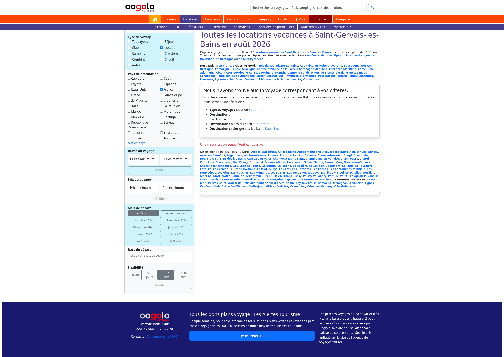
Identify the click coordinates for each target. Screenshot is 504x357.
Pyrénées (221, 79)
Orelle (267, 176)
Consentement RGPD (162, 336)
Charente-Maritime (342, 69)
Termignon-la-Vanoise (348, 183)
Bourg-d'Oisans (210, 158)
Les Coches (320, 169)
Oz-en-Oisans (283, 176)
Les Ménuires (259, 172)
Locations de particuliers (275, 27)
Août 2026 (143, 213)
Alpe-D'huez (357, 152)
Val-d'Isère (222, 186)
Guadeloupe (172, 95)
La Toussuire (364, 165)
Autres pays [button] (136, 143)
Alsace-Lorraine (287, 65)
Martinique (171, 111)
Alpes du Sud (265, 65)
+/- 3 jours (149, 275)
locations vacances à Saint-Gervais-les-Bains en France (293, 52)
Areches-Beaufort (212, 155)
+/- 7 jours (166, 275)
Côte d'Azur (195, 27)
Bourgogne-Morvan (358, 65)
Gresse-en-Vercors (357, 162)
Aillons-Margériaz (263, 152)
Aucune (135, 275)
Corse (362, 69)
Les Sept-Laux (297, 172)
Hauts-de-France (323, 72)
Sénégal (169, 122)
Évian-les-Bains (274, 162)
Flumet (330, 162)
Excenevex (294, 162)
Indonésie (170, 100)
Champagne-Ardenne (312, 69)
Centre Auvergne (243, 69)
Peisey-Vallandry (314, 176)
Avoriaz (297, 155)
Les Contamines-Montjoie (347, 169)
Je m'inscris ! (252, 336)
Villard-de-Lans (344, 186)
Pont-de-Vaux (337, 176)
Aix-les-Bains (287, 152)
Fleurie (318, 162)
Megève (314, 172)
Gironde (304, 72)
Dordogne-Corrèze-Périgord (254, 72)
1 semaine (218, 27)
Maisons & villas (313, 27)
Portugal (170, 117)
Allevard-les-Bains (335, 152)
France (168, 89)
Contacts (137, 336)
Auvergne (335, 65)
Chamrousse (349, 158)
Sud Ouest (237, 79)
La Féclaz (253, 165)
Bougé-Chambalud (357, 155)
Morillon (368, 172)
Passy (297, 176)
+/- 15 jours (183, 275)
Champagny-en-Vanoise (322, 158)
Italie (134, 106)
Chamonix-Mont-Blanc (288, 158)
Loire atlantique (243, 76)
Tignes (369, 183)
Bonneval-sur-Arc (330, 155)
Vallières (270, 186)
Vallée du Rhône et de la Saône (267, 79)
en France (226, 65)
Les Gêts (223, 172)
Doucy (243, 162)
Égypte (135, 84)
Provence (206, 79)
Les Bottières (301, 169)
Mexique (137, 117)
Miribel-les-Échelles (347, 172)
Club (135, 47)
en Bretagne (224, 59)
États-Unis (138, 89)
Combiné (138, 59)
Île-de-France (345, 72)
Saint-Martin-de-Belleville (237, 183)
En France (160, 27)
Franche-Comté (286, 72)
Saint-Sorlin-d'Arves (270, 183)
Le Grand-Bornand (242, 169)
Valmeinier (297, 186)
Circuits (232, 19)
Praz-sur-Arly (209, 179)
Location (171, 47)
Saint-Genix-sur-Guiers (316, 179)
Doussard (256, 162)
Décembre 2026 (143, 227)
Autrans (285, 155)
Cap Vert (137, 78)
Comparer (343, 19)
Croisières (212, 19)
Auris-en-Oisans (255, 155)
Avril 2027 (143, 241)
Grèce (135, 95)
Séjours (170, 19)
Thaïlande (170, 133)
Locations (190, 19)
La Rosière (300, 165)
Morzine (206, 176)
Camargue (222, 69)
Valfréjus (255, 186)
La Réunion (171, 106)
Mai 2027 (176, 241)
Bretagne (206, 69)
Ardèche (321, 65)
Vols (301, 19)
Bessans (310, 155)
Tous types (140, 42)
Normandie (308, 76)
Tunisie (136, 138)
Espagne (169, 84)
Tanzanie (137, 133)
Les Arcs (285, 169)
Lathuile (205, 169)
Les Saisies (278, 172)
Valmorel (313, 186)
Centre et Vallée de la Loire (276, 69)
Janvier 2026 (176, 227)
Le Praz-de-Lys (267, 169)
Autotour (139, 65)
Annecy (373, 152)
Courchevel (223, 162)
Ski (248, 19)
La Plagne (284, 165)
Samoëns (324, 183)
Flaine (307, 162)
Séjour (169, 42)
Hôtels (283, 19)
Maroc (135, 111)
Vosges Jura (311, 79)
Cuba (167, 78)
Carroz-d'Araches (259, 158)
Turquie (169, 138)
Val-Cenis (206, 186)
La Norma (269, 165)
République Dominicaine (138, 124)
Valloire (282, 186)
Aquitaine (306, 65)
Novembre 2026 (176, 220)
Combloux (207, 162)
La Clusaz (239, 165)
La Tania (348, 165)
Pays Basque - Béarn (332, 76)
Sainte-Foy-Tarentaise (301, 183)
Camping (264, 19)
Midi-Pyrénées (288, 76)
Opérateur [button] (340, 27)
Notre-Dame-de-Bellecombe (242, 176)
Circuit (169, 59)
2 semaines (241, 27)
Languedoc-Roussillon (215, 76)
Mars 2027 (176, 234)
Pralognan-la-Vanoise (363, 176)
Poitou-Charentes (360, 76)
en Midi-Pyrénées (251, 59)
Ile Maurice (139, 100)
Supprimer (257, 110)
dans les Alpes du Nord (337, 55)
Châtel (364, 158)
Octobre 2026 (144, 220)
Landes (362, 72)
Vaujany (326, 186)
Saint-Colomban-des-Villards (240, 179)
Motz (216, 176)
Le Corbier (220, 169)
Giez (339, 162)
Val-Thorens (239, 186)
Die (235, 162)
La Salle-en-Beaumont (324, 165)
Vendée (296, 79)
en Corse (313, 55)
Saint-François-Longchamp (279, 179)
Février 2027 (144, 234)
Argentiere (234, 155)
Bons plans (320, 19)
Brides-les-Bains (234, 158)
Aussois (273, 155)
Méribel (326, 172)
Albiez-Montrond (309, 152)
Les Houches (239, 172)
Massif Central (266, 76)
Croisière (171, 53)
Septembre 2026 (176, 213)
